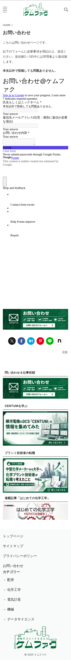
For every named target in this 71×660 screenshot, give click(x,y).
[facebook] (21, 341)
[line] (50, 341)
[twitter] (12, 341)
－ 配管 (8, 580)
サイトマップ (13, 546)
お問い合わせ (13, 566)
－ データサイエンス (18, 619)
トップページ (13, 536)
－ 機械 (8, 609)
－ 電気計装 (12, 599)
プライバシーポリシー (20, 556)
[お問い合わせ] (31, 341)
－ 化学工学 (12, 590)
